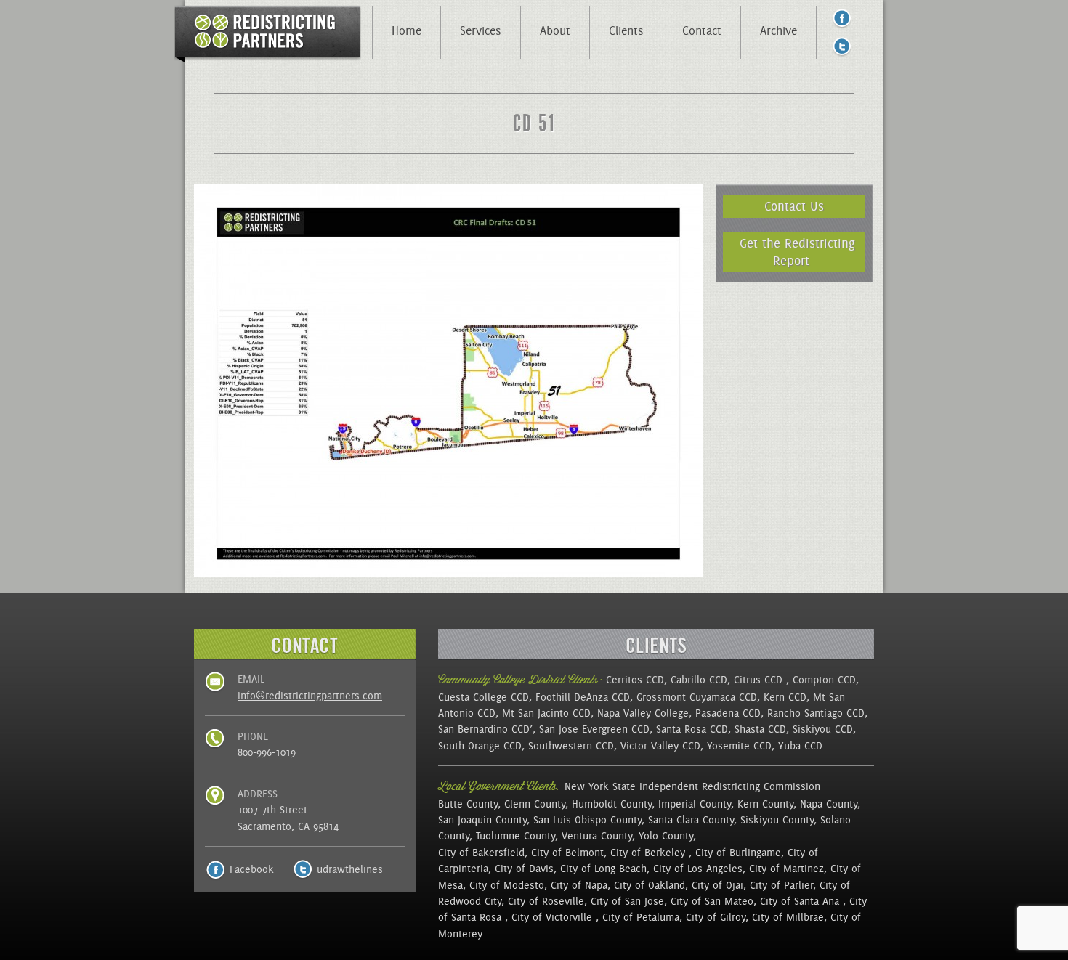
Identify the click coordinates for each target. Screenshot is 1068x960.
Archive (778, 30)
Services (480, 30)
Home (406, 30)
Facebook (252, 869)
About (555, 30)
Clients (626, 30)
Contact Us (794, 205)
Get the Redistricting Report (797, 251)
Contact (701, 30)
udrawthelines (350, 869)
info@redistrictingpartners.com (310, 695)
